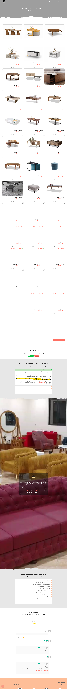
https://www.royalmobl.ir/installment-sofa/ (41, 670)
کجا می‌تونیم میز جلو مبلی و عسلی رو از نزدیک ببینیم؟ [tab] (42, 582)
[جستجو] (38, 2)
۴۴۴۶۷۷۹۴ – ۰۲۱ (37, 490)
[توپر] (17, 633)
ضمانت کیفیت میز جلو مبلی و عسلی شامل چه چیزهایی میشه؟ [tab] (41, 584)
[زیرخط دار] (20, 633)
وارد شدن (18, 627)
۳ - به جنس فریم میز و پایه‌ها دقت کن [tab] (44, 390)
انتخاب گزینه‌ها (54, 45)
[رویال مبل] (4, 2)
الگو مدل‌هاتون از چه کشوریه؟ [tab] (46, 603)
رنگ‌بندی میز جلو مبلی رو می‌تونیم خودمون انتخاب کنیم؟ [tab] (42, 590)
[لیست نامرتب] (24, 633)
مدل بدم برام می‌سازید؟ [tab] (47, 601)
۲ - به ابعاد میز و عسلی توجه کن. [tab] (45, 388)
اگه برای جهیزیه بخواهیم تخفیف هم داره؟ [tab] (44, 594)
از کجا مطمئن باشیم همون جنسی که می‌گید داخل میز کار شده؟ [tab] (41, 592)
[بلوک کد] (26, 633)
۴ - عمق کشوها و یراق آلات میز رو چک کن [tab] (44, 393)
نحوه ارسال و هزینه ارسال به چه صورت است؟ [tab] (43, 586)
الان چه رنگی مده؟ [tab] (47, 596)
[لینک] (27, 633)
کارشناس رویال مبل (42, 647)
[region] (33, 378)
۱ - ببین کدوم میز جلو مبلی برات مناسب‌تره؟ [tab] (44, 386)
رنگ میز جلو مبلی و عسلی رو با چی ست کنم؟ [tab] (43, 599)
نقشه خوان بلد (28, 490)
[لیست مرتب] (22, 633)
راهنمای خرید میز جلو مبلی (41, 382)
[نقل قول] (25, 633)
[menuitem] (63, 2)
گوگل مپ (23, 490)
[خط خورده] (21, 633)
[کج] (18, 633)
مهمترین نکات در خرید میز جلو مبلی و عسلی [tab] (44, 369)
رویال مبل (34, 14)
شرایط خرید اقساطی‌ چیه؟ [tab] (46, 580)
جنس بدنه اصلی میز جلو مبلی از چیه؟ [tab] (44, 588)
